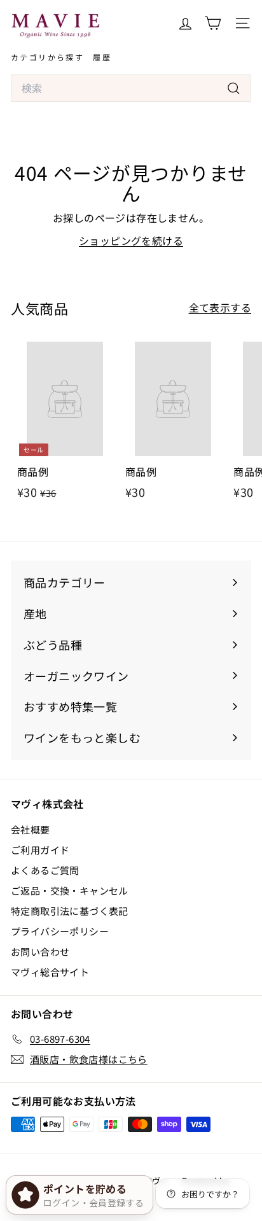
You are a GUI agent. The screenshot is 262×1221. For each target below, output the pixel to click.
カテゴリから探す (47, 57)
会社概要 (30, 829)
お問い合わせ (40, 951)
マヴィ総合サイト (50, 972)
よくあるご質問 (45, 870)
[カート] (213, 23)
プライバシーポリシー (60, 931)
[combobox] (131, 88)
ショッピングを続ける (131, 240)
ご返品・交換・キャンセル (69, 890)
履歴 (102, 57)
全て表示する (220, 307)
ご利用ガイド (40, 849)
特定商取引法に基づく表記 (69, 910)
